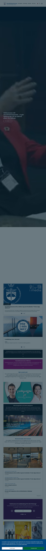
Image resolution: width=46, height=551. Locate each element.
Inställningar (12, 548)
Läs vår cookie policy (22, 544)
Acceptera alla (34, 548)
